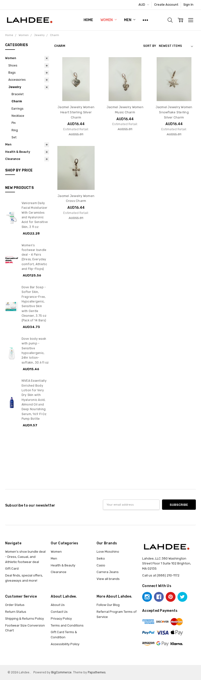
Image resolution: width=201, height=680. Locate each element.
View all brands (108, 579)
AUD (142, 4)
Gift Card (12, 568)
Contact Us (59, 612)
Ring (15, 130)
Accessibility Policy (65, 644)
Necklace (18, 116)
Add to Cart (76, 82)
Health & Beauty (17, 152)
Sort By (149, 46)
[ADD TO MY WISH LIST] (90, 81)
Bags (11, 72)
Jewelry (14, 87)
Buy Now (76, 91)
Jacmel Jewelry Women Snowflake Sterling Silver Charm (174, 112)
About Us (58, 605)
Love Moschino (108, 551)
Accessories (16, 79)
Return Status (15, 612)
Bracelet (18, 94)
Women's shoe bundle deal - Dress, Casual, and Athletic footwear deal (25, 557)
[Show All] (145, 20)
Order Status (15, 605)
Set (14, 137)
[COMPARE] (90, 73)
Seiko (101, 558)
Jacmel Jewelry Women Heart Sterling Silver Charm (76, 112)
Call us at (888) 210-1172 (160, 575)
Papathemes (96, 672)
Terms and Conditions (67, 625)
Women (106, 20)
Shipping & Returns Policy (24, 618)
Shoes (12, 65)
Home (88, 20)
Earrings (17, 108)
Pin (14, 123)
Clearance (12, 159)
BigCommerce (61, 672)
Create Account (166, 4)
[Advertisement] (100, 468)
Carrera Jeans (108, 572)
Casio (101, 565)
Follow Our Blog (108, 605)
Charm (17, 101)
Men (128, 20)
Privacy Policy (61, 618)
